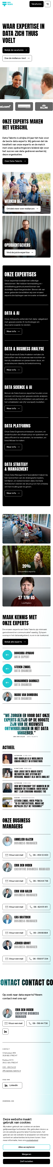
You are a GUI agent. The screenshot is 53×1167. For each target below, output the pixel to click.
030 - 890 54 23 (9, 1067)
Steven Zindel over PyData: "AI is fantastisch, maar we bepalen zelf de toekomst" (29, 803)
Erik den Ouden (24, 1009)
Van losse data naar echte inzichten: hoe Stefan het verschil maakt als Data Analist (32, 774)
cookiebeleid (32, 1140)
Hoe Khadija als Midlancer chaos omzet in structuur (28, 760)
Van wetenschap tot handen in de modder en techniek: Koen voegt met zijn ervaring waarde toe (31, 789)
